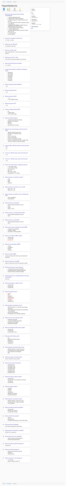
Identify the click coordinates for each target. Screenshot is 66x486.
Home (4, 1)
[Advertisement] (41, 43)
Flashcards (9, 1)
